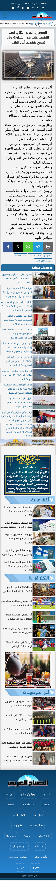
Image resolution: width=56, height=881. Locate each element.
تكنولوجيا (17, 826)
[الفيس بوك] (18, 7)
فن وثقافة (28, 805)
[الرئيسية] (13, 7)
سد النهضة (20, 255)
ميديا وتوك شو (28, 794)
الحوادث (45, 805)
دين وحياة (11, 836)
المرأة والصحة (36, 826)
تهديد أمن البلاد (43, 261)
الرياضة (9, 794)
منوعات (27, 836)
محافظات (39, 846)
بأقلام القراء (41, 857)
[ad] (27, 493)
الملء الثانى (35, 255)
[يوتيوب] (28, 7)
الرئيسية (46, 24)
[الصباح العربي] (42, 15)
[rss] (42, 7)
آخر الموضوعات (36, 692)
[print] (48, 247)
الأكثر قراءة (39, 578)
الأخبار (47, 794)
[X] (18, 247)
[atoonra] (28, 442)
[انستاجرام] (32, 7)
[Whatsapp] (37, 7)
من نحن (20, 867)
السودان (47, 255)
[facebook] (8, 247)
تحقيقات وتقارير (19, 846)
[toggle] (4, 15)
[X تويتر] (23, 7)
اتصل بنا (35, 867)
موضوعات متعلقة (42, 267)
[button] (4, 475)
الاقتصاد (11, 805)
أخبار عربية (34, 24)
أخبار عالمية (19, 815)
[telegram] (38, 247)
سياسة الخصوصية (18, 857)
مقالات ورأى (44, 836)
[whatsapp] (28, 247)
